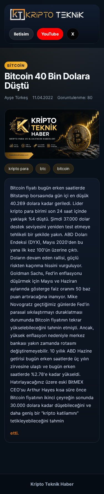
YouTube (50, 34)
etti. (14, 433)
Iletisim (21, 34)
